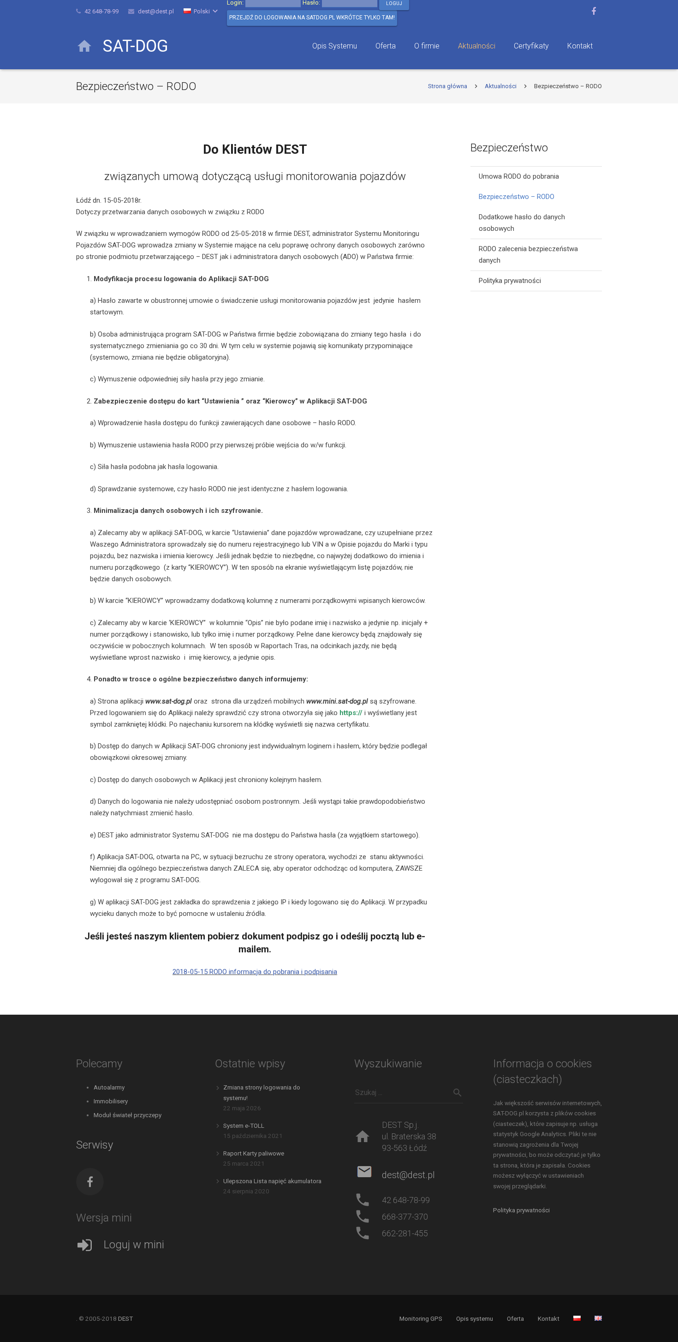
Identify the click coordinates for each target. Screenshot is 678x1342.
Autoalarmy (109, 1087)
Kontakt (548, 1318)
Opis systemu (474, 1318)
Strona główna (447, 86)
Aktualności (501, 86)
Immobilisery (111, 1101)
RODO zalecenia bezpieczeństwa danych (528, 255)
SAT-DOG (135, 46)
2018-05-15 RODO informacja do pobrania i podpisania (254, 972)
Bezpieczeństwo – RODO (516, 197)
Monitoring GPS (420, 1318)
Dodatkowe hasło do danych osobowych (522, 223)
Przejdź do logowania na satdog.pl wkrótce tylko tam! (312, 17)
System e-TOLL (243, 1125)
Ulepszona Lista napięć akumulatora (272, 1181)
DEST (125, 1318)
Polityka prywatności (510, 281)
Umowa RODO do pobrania (519, 176)
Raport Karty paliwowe (253, 1153)
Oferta (515, 1318)
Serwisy (94, 1144)
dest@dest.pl (156, 11)
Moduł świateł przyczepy (127, 1115)
